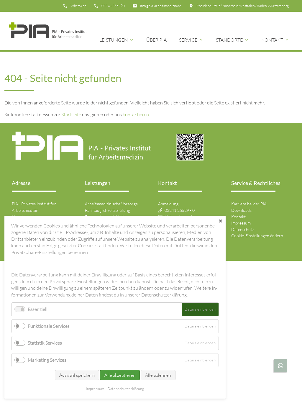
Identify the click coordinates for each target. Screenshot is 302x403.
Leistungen (113, 40)
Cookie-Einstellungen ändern (257, 235)
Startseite (71, 114)
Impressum (241, 222)
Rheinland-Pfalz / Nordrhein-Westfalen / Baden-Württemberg (242, 6)
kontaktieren (136, 114)
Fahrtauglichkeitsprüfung (107, 210)
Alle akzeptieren (119, 375)
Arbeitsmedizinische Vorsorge (111, 203)
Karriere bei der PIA (249, 203)
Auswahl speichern (77, 375)
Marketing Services (47, 360)
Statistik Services (45, 343)
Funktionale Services (49, 326)
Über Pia (156, 40)
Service (188, 40)
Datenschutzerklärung (125, 388)
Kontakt (272, 40)
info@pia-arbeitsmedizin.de (160, 6)
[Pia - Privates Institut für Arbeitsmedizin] (48, 31)
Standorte (229, 40)
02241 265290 (113, 6)
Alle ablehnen (158, 375)
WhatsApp (78, 6)
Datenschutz (242, 229)
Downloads (241, 210)
